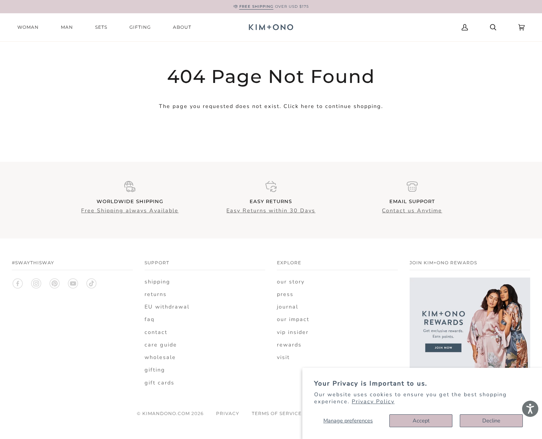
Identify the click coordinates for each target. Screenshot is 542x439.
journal (287, 306)
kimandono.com (166, 413)
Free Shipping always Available (129, 210)
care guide (161, 344)
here (308, 106)
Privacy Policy (373, 401)
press (285, 294)
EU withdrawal (167, 306)
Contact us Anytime (412, 210)
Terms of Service (277, 413)
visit (283, 357)
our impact (293, 319)
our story (291, 281)
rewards (289, 344)
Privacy (227, 413)
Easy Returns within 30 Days (270, 210)
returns (156, 294)
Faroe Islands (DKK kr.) (397, 27)
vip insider (293, 332)
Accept (421, 420)
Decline (491, 420)
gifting (155, 369)
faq (149, 319)
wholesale (160, 357)
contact (156, 332)
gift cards (159, 382)
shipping (157, 281)
